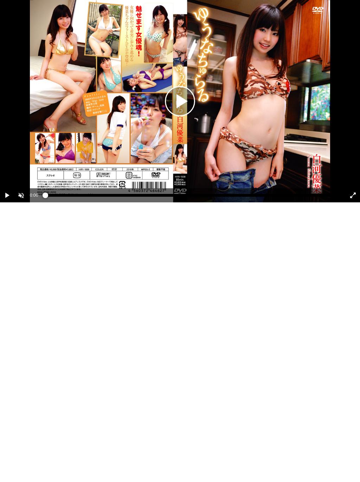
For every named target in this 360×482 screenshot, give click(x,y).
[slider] (191, 197)
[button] (21, 195)
